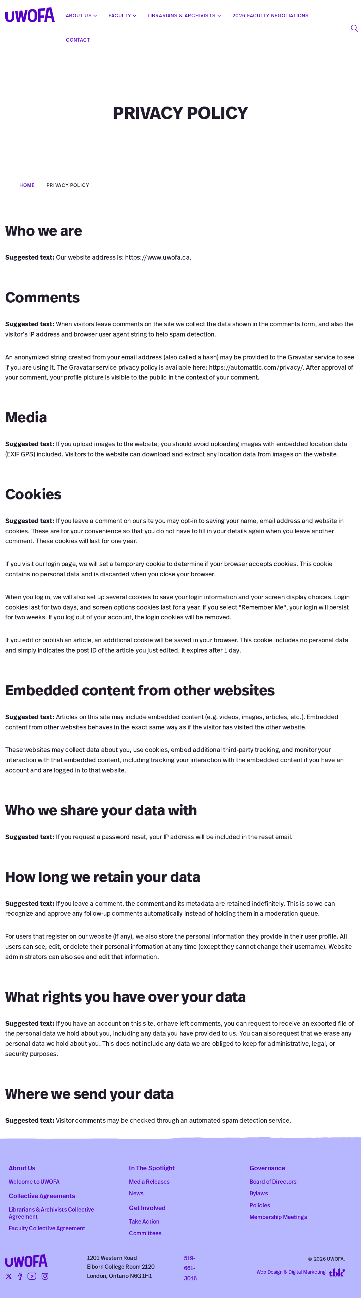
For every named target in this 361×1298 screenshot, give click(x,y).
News (136, 1194)
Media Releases (149, 1182)
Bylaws (259, 1194)
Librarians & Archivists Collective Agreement (51, 1213)
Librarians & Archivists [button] (182, 16)
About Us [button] (79, 16)
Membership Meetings (278, 1217)
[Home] (32, 16)
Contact (78, 40)
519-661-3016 (190, 1269)
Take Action (144, 1222)
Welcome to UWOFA (34, 1182)
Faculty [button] (120, 16)
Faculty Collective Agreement (47, 1229)
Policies (260, 1206)
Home (27, 185)
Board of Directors (273, 1182)
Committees (145, 1234)
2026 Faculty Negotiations (270, 16)
